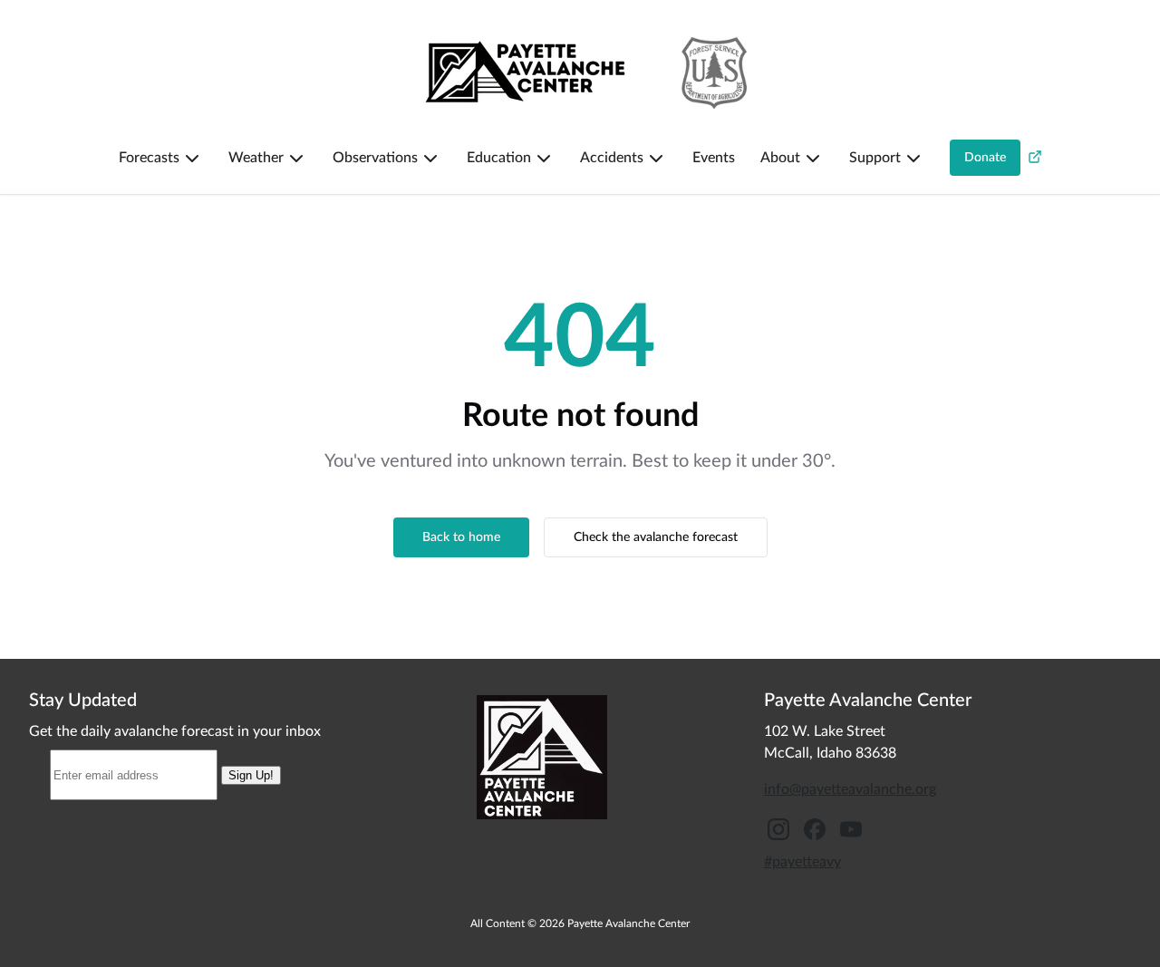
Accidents (611, 157)
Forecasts (149, 157)
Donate (985, 157)
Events (713, 157)
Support (875, 157)
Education (499, 157)
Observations (375, 157)
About (780, 157)
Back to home (461, 537)
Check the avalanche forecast (656, 537)
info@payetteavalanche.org (850, 789)
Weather (256, 157)
